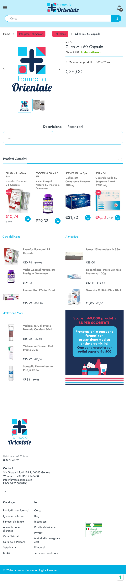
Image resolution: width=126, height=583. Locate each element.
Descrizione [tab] (52, 127)
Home (6, 34)
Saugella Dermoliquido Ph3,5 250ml (38, 368)
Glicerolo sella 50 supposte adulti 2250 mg (106, 181)
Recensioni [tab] (75, 127)
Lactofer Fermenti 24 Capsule (36, 251)
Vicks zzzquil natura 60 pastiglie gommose (48, 184)
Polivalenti (60, 34)
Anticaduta (72, 237)
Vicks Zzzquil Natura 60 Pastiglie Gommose (39, 271)
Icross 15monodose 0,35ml (103, 249)
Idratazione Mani (12, 313)
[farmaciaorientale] (63, 7)
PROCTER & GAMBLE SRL (47, 174)
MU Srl (68, 42)
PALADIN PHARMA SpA (16, 174)
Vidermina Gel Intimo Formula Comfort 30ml (37, 327)
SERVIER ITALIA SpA (76, 173)
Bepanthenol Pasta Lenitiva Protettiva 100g (103, 271)
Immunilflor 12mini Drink (39, 290)
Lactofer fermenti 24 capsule (16, 182)
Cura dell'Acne (11, 237)
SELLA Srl (100, 173)
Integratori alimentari (31, 34)
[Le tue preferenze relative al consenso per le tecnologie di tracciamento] (120, 577)
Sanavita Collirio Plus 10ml (103, 290)
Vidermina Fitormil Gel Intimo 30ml (38, 347)
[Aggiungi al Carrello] (28, 219)
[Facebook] (5, 493)
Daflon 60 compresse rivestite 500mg (77, 181)
